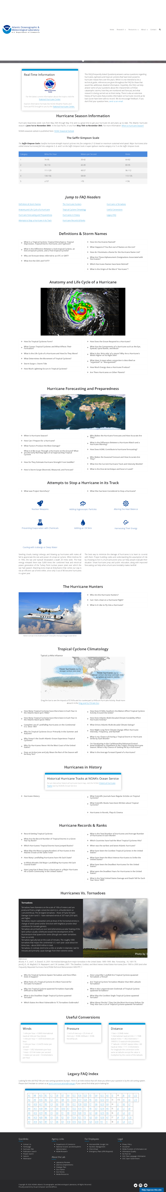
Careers (26, 1156)
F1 (85, 1108)
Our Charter (60, 1169)
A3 (29, 1104)
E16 (79, 1095)
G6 (96, 1104)
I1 (107, 1122)
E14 (74, 1117)
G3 (90, 1122)
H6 (107, 1113)
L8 (129, 1108)
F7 (90, 1104)
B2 (46, 1100)
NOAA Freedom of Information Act (134, 1149)
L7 (129, 1104)
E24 (85, 1100)
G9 (96, 1117)
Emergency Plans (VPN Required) (101, 1151)
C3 (51, 1104)
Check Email (93, 1149)
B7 (46, 1122)
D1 (57, 1100)
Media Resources (62, 1174)
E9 (68, 1117)
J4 (118, 1117)
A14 (35, 1122)
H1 (102, 1122)
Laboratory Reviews (63, 1162)
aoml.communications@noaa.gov (62, 1083)
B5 (46, 1113)
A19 (40, 1113)
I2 (112, 1095)
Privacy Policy (127, 1144)
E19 (79, 1108)
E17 (79, 1100)
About (143, 29)
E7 (68, 1108)
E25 (85, 1104)
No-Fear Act (126, 1154)
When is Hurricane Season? (133, 125)
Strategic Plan (61, 1167)
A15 (40, 1095)
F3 (85, 1117)
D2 (57, 1104)
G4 (96, 1095)
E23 (85, 1095)
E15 (74, 1122)
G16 (102, 1117)
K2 (124, 1104)
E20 (79, 1113)
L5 (129, 1095)
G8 (96, 1113)
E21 (79, 1117)
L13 (135, 1100)
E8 (68, 1113)
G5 (96, 1100)
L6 (129, 1100)
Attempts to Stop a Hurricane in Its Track (35, 220)
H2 (107, 1095)
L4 (124, 1122)
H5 (107, 1108)
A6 (29, 1117)
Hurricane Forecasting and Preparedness (35, 215)
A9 (35, 1100)
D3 (57, 1108)
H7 (107, 1117)
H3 (107, 1100)
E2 (63, 1117)
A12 (35, 1113)
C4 (51, 1108)
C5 (51, 1113)
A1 (29, 1095)
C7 (51, 1122)
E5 (68, 1100)
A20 (40, 1117)
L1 (124, 1108)
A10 (35, 1104)
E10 (74, 1100)
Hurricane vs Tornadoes (116, 204)
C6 (51, 1117)
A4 (29, 1108)
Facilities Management (97, 1147)
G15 (102, 1113)
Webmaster (27, 1158)
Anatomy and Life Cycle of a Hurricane (34, 209)
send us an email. (116, 101)
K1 (124, 1100)
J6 (123, 1095)
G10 (96, 1122)
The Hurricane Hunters (72, 204)
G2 (90, 1117)
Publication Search (29, 1151)
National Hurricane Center (49, 99)
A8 (35, 1095)
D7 (63, 1095)
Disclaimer (126, 1147)
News (112, 29)
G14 (102, 1108)
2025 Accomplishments (64, 1165)
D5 (57, 1117)
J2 (118, 1108)
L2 (124, 1113)
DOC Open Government (131, 1158)
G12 (102, 1100)
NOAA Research (62, 1151)
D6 (57, 1122)
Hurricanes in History (71, 215)
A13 (35, 1117)
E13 (74, 1113)
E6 (68, 1104)
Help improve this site (151, 1189)
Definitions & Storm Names (30, 204)
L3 (124, 1117)
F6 (90, 1100)
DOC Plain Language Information (134, 1156)
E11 (74, 1095)
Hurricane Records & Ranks (74, 220)
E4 (68, 1095)
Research (120, 29)
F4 (85, 1122)
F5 (90, 1095)
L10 (129, 1117)
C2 (51, 1100)
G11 (102, 1095)
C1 (51, 1095)
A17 (40, 1104)
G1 (90, 1113)
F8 (90, 1108)
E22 (79, 1122)
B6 (46, 1117)
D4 (57, 1113)
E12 (74, 1108)
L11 (129, 1122)
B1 (46, 1095)
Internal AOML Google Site (98, 1144)
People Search (28, 1154)
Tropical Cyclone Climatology (74, 209)
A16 (40, 1100)
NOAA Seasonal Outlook (64, 131)
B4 (46, 1108)
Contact (153, 29)
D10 (63, 1108)
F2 (85, 1113)
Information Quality (129, 1151)
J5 (118, 1122)
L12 (135, 1095)
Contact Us (27, 1144)
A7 (29, 1122)
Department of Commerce (65, 1144)
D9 (63, 1104)
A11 (35, 1108)
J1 (118, 1104)
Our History (60, 1172)
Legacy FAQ (111, 215)
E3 (63, 1122)
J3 (118, 1113)
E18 (79, 1104)
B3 (46, 1104)
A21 (40, 1122)
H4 (107, 1104)
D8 (63, 1100)
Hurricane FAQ (28, 1149)
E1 (63, 1113)
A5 (29, 1113)
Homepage (27, 1147)
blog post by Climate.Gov (89, 703)
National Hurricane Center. (64, 106)
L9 (129, 1113)
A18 (40, 1108)
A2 (29, 1100)
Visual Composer (39, 1187)
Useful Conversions (114, 209)
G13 (102, 1104)
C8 (57, 1095)
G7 (96, 1108)
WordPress (53, 1187)
